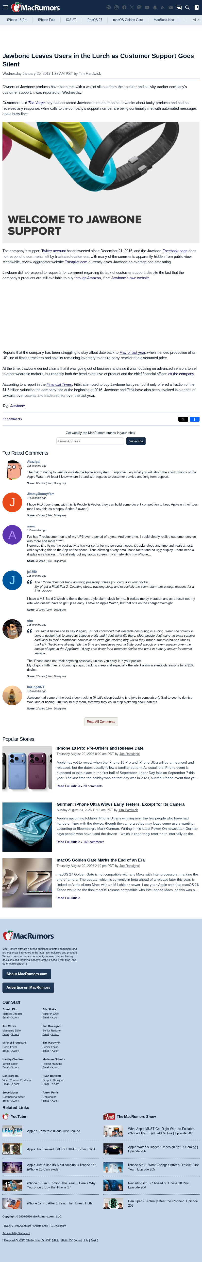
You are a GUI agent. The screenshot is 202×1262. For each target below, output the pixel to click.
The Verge (36, 103)
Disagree (59, 483)
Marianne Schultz (54, 1059)
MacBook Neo (164, 20)
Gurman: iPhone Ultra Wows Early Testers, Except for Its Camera (121, 804)
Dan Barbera (10, 1075)
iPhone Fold (46, 20)
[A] (12, 543)
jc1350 (32, 572)
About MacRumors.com (26, 974)
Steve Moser (10, 1092)
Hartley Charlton (13, 1059)
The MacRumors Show (136, 1116)
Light (85, 1240)
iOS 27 (71, 20)
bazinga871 (35, 687)
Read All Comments (101, 721)
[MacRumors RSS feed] (162, 7)
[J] (12, 511)
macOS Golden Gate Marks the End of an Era (101, 860)
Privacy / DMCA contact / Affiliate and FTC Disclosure (34, 1225)
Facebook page (175, 251)
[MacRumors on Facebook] (124, 7)
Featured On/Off (14, 1240)
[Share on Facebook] (195, 419)
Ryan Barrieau (52, 1075)
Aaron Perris (51, 1092)
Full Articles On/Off (38, 1240)
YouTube (18, 1116)
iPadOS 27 (94, 20)
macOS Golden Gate (128, 20)
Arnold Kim (9, 1009)
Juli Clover (9, 1026)
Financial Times (59, 384)
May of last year (132, 352)
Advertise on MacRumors (28, 987)
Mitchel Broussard (14, 1042)
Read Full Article (68, 786)
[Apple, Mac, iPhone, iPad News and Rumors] (35, 13)
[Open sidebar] (197, 8)
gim (30, 620)
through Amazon (87, 278)
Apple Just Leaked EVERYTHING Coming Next (61, 1149)
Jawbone (17, 406)
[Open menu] (5, 7)
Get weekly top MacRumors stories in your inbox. (101, 433)
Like (49, 483)
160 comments (93, 842)
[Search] (189, 7)
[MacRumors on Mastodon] (139, 7)
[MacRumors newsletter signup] (170, 7)
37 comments (12, 419)
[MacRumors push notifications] (154, 7)
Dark (94, 1240)
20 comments (93, 786)
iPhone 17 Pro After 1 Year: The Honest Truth (59, 1203)
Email (5, 1017)
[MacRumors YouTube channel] (147, 7)
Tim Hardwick (90, 73)
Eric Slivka (49, 1009)
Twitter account (53, 251)
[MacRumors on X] (132, 7)
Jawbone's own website (130, 278)
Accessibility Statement (16, 1233)
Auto (78, 1240)
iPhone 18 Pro (17, 20)
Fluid (56, 1240)
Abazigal (33, 461)
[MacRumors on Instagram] (116, 7)
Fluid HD (66, 1240)
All (196, 20)
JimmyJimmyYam (40, 494)
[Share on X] (183, 419)
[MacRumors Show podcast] (108, 7)
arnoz (31, 526)
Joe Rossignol (129, 754)
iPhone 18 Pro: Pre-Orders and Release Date (100, 748)
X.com (15, 1017)
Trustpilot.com (76, 262)
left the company (181, 374)
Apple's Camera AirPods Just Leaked (53, 1131)
